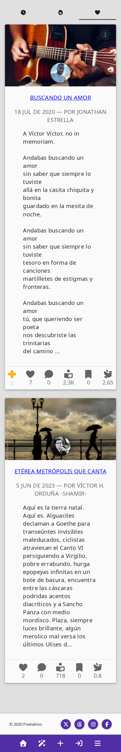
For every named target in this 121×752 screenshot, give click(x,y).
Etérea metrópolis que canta (60, 471)
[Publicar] (60, 743)
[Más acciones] (105, 35)
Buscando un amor (60, 97)
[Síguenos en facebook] (107, 724)
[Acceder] (79, 743)
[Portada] (23, 743)
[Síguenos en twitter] (66, 724)
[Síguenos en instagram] (93, 724)
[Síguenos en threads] (79, 724)
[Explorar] (42, 743)
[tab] (23, 12)
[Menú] (97, 743)
